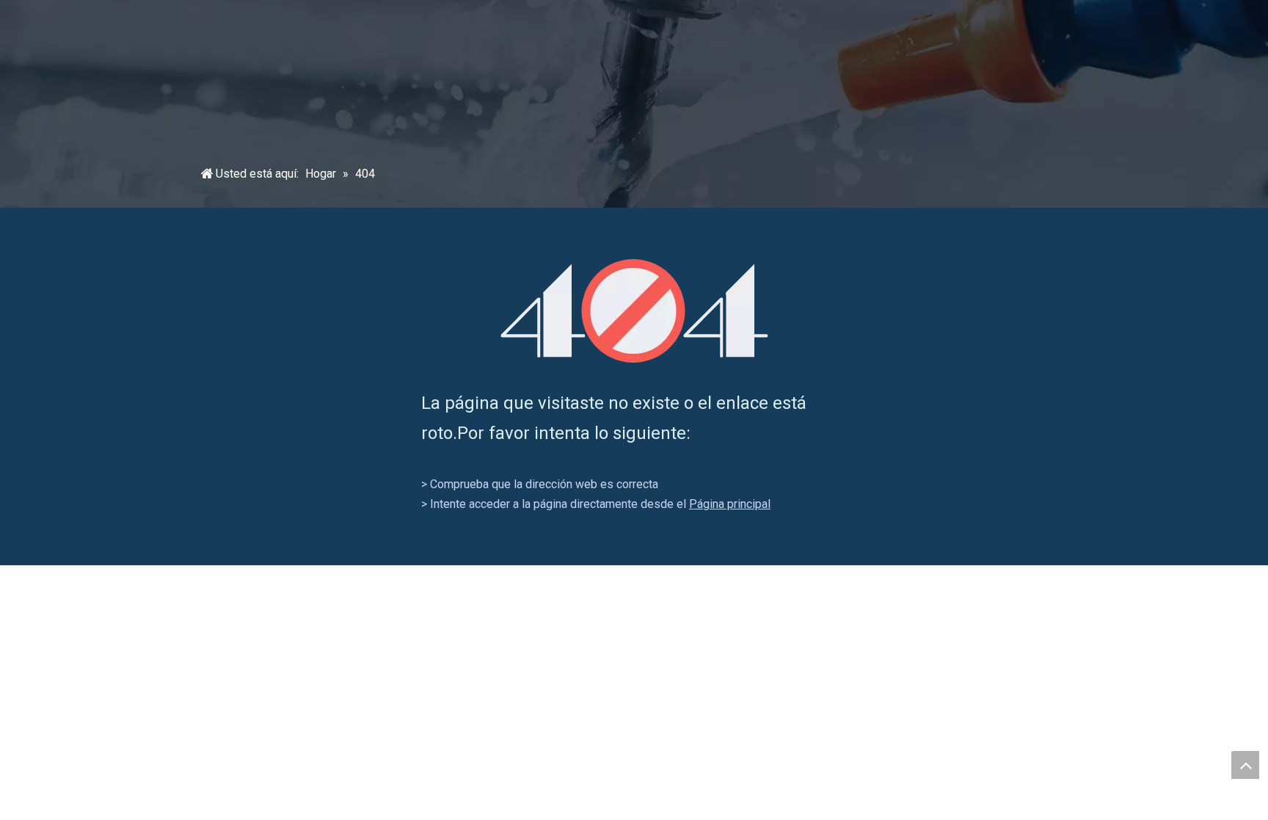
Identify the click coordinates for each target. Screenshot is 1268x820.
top (1245, 765)
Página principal (729, 504)
